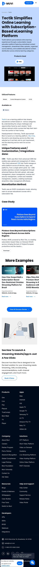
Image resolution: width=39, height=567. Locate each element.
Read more (5, 296)
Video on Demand (26, 447)
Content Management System (18, 99)
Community (23, 491)
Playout (4, 408)
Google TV (23, 411)
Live (3, 401)
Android (22, 400)
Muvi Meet (5, 416)
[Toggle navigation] (36, 2)
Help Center (24, 488)
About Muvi (6, 440)
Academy (23, 451)
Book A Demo (9, 378)
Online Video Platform (27, 462)
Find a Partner (6, 451)
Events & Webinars (8, 491)
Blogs (4, 488)
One (3, 397)
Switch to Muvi (7, 506)
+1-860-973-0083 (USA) (12, 547)
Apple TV (23, 407)
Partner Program (7, 447)
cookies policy (5, 565)
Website (5, 99)
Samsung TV (24, 414)
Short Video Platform (27, 444)
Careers (4, 444)
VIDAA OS (23, 429)
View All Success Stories (18, 309)
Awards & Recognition (9, 455)
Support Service (25, 495)
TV (3, 420)
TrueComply (6, 412)
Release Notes (24, 499)
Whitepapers (6, 495)
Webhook (5, 528)
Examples (4, 12)
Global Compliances (9, 458)
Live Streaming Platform (28, 455)
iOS (21, 403)
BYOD (4, 524)
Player (4, 423)
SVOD (30, 99)
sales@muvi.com (10, 543)
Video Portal (24, 502)
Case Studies (6, 499)
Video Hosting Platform (27, 458)
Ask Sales (5, 477)
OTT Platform (24, 440)
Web (21, 396)
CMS (19, 163)
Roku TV (22, 425)
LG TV (22, 418)
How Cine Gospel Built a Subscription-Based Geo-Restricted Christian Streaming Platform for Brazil (13, 282)
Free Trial (29, 2)
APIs (3, 517)
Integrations (6, 532)
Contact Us (5, 473)
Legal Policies (6, 462)
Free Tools (5, 502)
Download (6, 250)
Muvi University (7, 469)
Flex (3, 405)
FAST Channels (25, 466)
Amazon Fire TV (25, 422)
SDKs (4, 521)
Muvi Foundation (7, 466)
